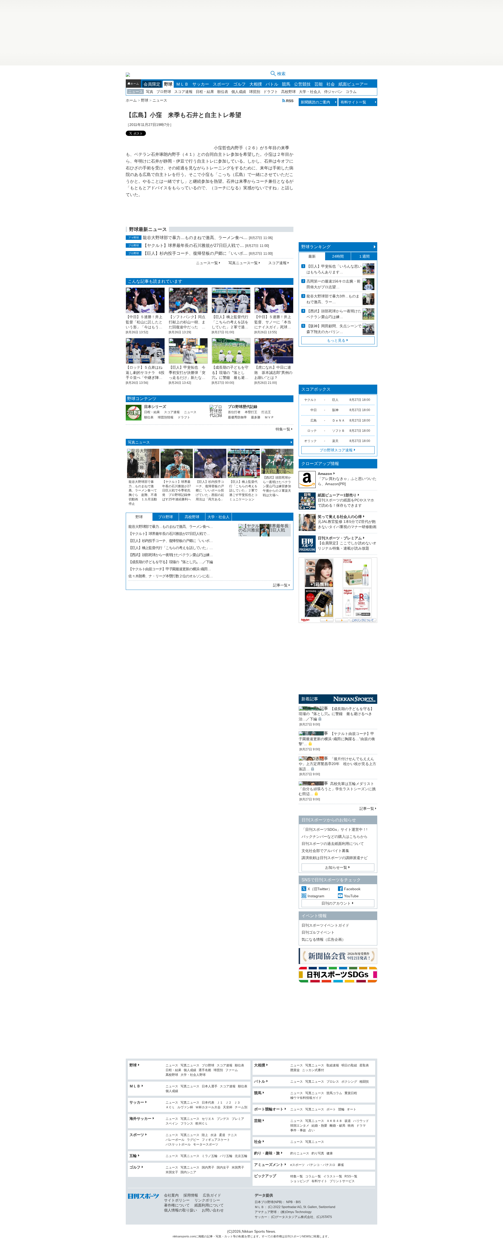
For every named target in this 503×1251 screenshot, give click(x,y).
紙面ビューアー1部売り (337, 495)
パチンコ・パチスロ (321, 1165)
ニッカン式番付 (313, 1070)
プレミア (238, 1119)
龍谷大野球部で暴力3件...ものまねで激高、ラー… (333, 299)
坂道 (348, 1121)
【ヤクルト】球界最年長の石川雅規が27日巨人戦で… (193, 245)
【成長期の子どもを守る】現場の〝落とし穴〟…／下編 (170, 562)
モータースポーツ (205, 1144)
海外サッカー (140, 1118)
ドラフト (270, 92)
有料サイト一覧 (353, 102)
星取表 (364, 1065)
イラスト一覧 (332, 1176)
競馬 (286, 84)
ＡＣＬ (170, 1107)
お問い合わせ (213, 1210)
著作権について (177, 1205)
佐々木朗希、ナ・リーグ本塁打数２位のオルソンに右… (170, 576)
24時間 (338, 256)
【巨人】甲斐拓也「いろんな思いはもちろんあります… (334, 269)
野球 (168, 84)
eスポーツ (297, 1165)
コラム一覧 (313, 1176)
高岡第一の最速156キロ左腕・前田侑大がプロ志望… (333, 284)
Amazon (325, 474)
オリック (310, 441)
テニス (232, 1135)
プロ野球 (163, 92)
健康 (329, 1153)
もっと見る (336, 340)
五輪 (133, 1156)
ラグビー (193, 1140)
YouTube (351, 896)
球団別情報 (165, 417)
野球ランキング (316, 247)
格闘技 (364, 1081)
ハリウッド (361, 1121)
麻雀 (341, 1165)
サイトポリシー (177, 1200)
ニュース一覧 (207, 263)
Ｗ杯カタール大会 (208, 1107)
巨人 (335, 400)
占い (311, 1130)
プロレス (332, 1081)
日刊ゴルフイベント (318, 932)
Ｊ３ (237, 1102)
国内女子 (223, 1167)
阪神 (335, 410)
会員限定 (152, 84)
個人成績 (238, 92)
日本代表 (208, 1102)
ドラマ (361, 1125)
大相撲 (255, 84)
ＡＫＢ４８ (334, 1121)
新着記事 (309, 699)
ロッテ (312, 431)
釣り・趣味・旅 (267, 1153)
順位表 (222, 92)
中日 (313, 410)
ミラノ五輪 (209, 1156)
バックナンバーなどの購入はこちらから (335, 836)
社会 (330, 84)
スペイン (172, 1123)
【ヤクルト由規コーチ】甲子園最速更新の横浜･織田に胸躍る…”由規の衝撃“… (337, 739)
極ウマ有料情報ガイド (306, 1098)
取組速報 (332, 1065)
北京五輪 (241, 1156)
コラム (351, 92)
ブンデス (223, 1119)
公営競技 (302, 84)
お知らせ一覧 (336, 867)
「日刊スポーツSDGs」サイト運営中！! (334, 829)
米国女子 (172, 1172)
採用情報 (190, 1195)
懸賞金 (295, 1070)
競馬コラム (334, 1093)
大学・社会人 (310, 92)
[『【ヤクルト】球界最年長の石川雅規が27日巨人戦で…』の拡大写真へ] (264, 550)
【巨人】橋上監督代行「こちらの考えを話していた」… (170, 548)
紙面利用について (209, 1205)
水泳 (213, 1135)
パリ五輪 (226, 1156)
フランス (187, 1123)
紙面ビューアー (353, 84)
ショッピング (299, 1181)
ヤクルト (310, 400)
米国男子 (238, 1167)
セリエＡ (208, 1119)
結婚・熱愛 (319, 1125)
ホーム (134, 83)
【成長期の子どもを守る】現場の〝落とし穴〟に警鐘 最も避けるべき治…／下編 (336, 714)
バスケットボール (178, 1144)
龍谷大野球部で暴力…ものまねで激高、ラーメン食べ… (195, 237)
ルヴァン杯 (185, 1107)
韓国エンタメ (299, 1125)
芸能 (318, 84)
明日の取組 (349, 1065)
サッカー (200, 84)
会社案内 (171, 1195)
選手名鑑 (205, 1070)
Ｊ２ (228, 1102)
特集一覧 (283, 429)
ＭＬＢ (182, 84)
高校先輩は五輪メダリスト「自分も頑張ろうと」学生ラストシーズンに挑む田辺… (337, 789)
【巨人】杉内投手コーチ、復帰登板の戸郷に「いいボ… (195, 253)
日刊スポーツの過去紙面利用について (333, 844)
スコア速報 (183, 92)
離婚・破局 (337, 1125)
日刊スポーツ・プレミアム (340, 538)
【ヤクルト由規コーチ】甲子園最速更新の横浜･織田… (169, 569)
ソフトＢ (338, 431)
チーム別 (241, 1107)
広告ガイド (212, 1195)
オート (351, 1109)
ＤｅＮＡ (338, 420)
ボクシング (349, 1081)
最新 (312, 256)
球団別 (254, 92)
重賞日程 (351, 1093)
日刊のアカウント (336, 903)
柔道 (222, 1135)
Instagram (316, 896)
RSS (289, 101)
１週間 (364, 256)
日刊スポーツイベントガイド (325, 925)
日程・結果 (205, 92)
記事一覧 (280, 585)
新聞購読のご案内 (315, 102)
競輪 (341, 1109)
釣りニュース (299, 1153)
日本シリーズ (155, 407)
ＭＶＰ (269, 417)
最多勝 (255, 417)
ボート (331, 1109)
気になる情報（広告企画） (324, 939)
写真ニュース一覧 (243, 263)
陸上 (205, 1135)
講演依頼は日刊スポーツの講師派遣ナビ (335, 858)
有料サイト (319, 1181)
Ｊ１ (220, 1102)
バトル (272, 84)
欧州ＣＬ (201, 1123)
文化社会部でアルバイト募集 (325, 851)
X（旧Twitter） (320, 889)
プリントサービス (342, 1181)
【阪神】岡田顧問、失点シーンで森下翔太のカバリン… (334, 329)
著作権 (277, 1236)
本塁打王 (251, 412)
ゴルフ (239, 84)
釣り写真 (317, 1153)
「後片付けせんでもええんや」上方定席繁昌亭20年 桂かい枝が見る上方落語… (337, 764)
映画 (351, 1125)
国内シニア (188, 1172)
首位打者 (234, 412)
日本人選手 (209, 1086)
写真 (149, 92)
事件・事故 (298, 1130)
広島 (313, 420)
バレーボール (175, 1140)
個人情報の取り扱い (180, 1210)
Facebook (352, 889)
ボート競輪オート (268, 1109)
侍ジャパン (333, 92)
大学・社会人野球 (193, 1075)
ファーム (231, 1070)
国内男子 (208, 1167)
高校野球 (288, 92)
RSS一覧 (351, 1176)
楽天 (335, 441)
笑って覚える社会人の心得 (340, 516)
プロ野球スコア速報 (336, 450)
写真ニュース (139, 442)
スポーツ (221, 84)
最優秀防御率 (237, 417)
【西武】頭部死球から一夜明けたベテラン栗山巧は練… (170, 555)
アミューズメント (268, 1165)
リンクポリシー (207, 1200)
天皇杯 (227, 1107)
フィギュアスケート (216, 1140)
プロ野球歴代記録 (242, 407)
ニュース (135, 92)
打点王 (266, 412)
